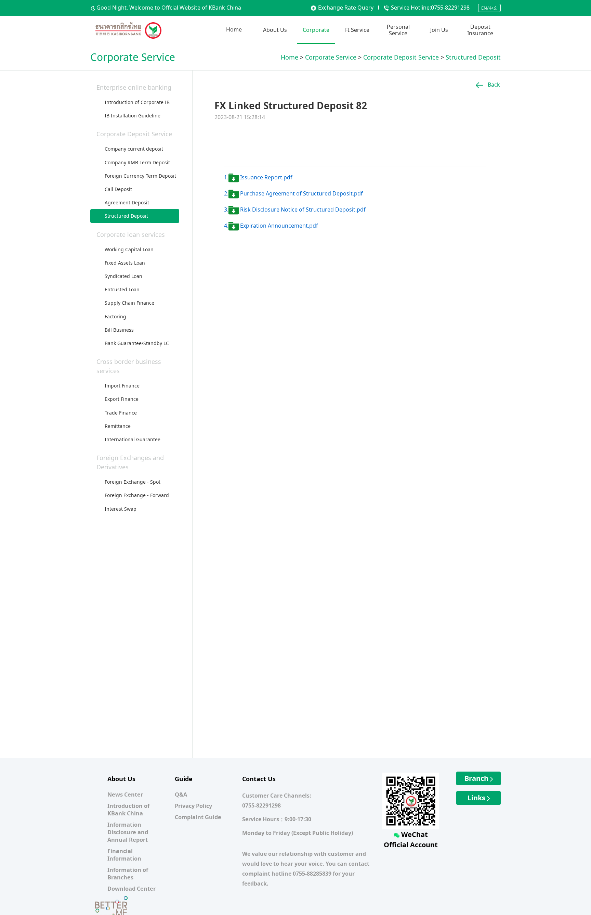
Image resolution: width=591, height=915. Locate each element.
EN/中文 (489, 8)
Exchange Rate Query (345, 7)
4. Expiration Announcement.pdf (271, 225)
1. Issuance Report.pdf (258, 177)
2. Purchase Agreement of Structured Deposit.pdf (293, 193)
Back (493, 84)
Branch (477, 778)
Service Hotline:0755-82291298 (430, 7)
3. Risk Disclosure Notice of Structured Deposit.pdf (295, 209)
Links (477, 797)
